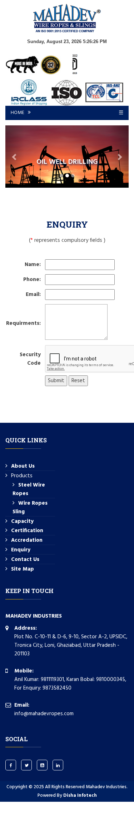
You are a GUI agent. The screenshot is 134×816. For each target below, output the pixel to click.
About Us (23, 466)
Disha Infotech (80, 795)
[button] (14, 156)
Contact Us (25, 559)
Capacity (22, 521)
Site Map (22, 569)
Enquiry (20, 550)
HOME (17, 113)
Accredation (27, 540)
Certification (27, 530)
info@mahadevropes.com (44, 714)
